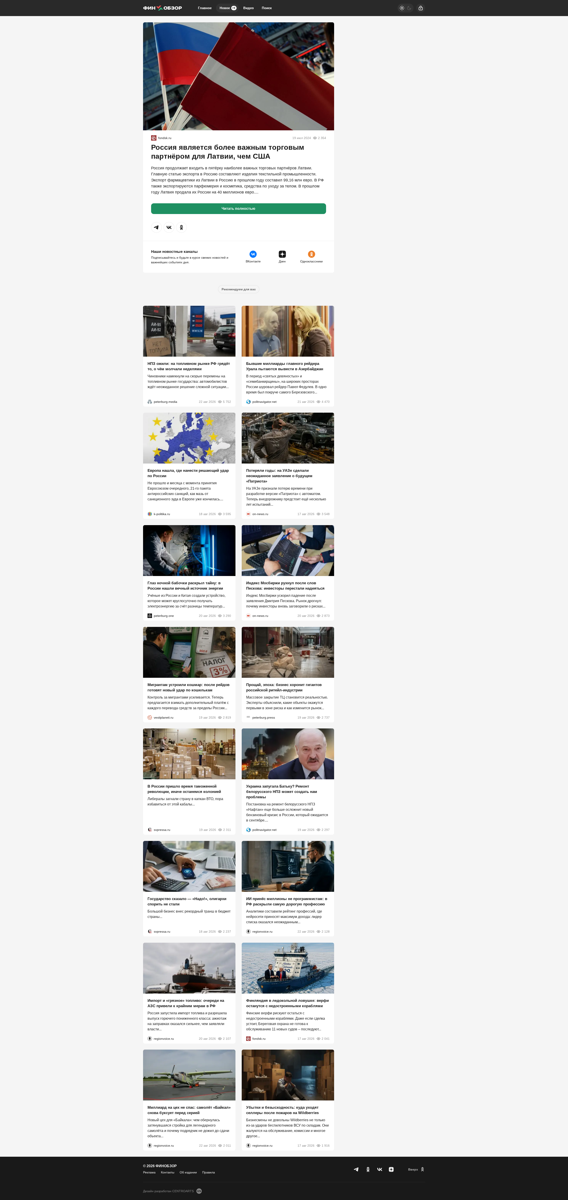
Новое (227, 8)
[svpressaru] (150, 830)
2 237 (227, 931)
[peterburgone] (150, 616)
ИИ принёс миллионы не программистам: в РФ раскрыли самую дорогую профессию (286, 901)
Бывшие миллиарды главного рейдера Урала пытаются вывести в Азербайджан (284, 366)
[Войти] (420, 8)
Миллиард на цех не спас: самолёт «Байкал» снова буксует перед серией (189, 1110)
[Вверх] (416, 1169)
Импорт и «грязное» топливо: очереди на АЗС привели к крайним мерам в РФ (186, 1003)
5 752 (227, 401)
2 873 (326, 616)
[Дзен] (391, 1169)
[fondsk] (153, 137)
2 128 (326, 931)
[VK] (379, 1169)
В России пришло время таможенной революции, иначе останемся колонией (184, 789)
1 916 (326, 1145)
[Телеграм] (356, 1169)
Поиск (267, 8)
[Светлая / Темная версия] (405, 8)
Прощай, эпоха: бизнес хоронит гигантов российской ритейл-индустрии (284, 687)
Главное (205, 8)
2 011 (227, 1145)
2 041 (326, 1038)
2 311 (227, 830)
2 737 (326, 717)
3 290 (227, 616)
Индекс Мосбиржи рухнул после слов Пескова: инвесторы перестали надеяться (285, 586)
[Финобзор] (162, 8)
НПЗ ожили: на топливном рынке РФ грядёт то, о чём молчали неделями (189, 366)
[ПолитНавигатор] (248, 401)
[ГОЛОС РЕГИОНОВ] (248, 932)
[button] (156, 227)
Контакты (167, 1172)
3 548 (326, 514)
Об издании (188, 1172)
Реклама (149, 1172)
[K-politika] (150, 514)
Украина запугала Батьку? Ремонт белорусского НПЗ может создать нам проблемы (281, 791)
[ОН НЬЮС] (248, 514)
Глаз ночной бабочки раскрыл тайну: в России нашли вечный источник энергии (185, 586)
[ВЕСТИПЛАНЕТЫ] (150, 717)
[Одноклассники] (368, 1169)
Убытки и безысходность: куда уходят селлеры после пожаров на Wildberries (282, 1110)
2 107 (227, 1038)
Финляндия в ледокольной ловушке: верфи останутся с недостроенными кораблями (287, 1003)
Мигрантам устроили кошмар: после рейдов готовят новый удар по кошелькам (188, 687)
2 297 (326, 830)
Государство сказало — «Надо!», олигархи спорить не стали (187, 901)
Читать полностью (238, 208)
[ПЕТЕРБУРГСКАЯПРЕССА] (248, 717)
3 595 (227, 514)
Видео (248, 8)
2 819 (227, 717)
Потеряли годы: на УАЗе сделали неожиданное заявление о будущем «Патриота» (279, 475)
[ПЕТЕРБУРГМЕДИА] (150, 401)
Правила (208, 1172)
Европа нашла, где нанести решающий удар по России (188, 473)
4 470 (326, 401)
